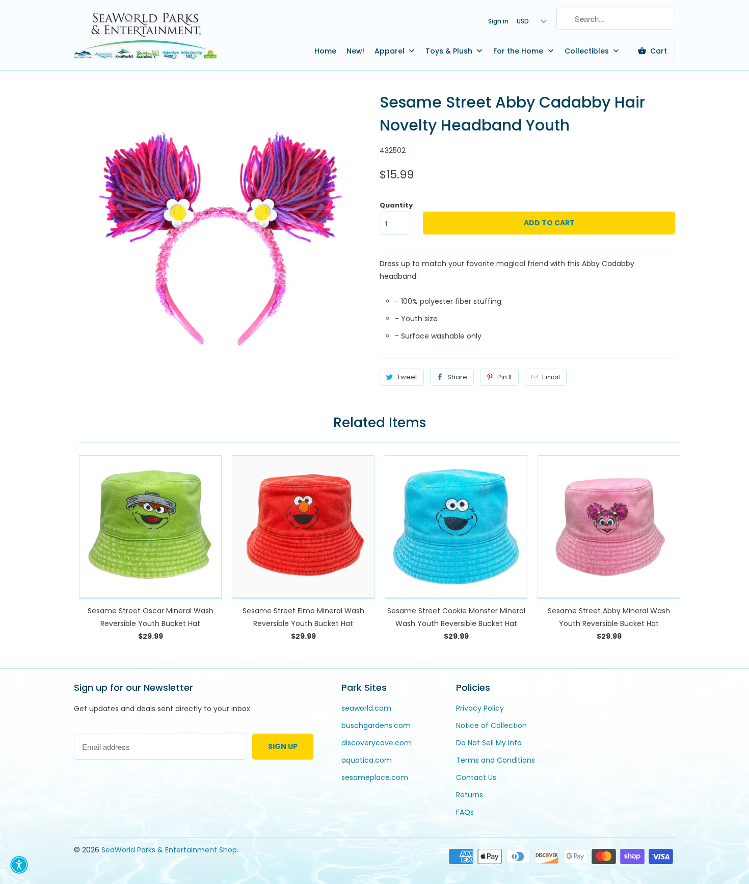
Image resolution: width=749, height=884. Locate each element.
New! (355, 51)
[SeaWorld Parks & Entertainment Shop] (145, 35)
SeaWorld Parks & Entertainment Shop (169, 850)
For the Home (519, 51)
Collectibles (588, 51)
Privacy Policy (480, 708)
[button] (19, 865)
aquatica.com (366, 760)
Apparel (390, 51)
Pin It (504, 377)
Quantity (396, 205)
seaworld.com (366, 708)
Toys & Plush (449, 51)
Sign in (498, 21)
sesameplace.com (374, 777)
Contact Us (476, 777)
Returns (469, 795)
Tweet (407, 377)
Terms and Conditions (495, 760)
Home (325, 51)
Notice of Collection (491, 725)
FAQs (465, 812)
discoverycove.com (376, 743)
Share (457, 377)
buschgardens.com (376, 725)
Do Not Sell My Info (489, 743)
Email (551, 377)
